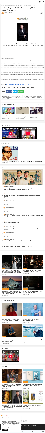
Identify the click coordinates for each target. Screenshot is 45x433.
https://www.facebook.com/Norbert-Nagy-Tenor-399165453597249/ (18, 84)
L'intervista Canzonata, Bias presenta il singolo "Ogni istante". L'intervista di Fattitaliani (33, 340)
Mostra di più (40, 104)
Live (20, 87)
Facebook (10, 91)
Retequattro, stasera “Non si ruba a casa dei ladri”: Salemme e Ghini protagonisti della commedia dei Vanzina (21, 234)
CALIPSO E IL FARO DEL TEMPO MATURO (11, 222)
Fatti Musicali (15, 87)
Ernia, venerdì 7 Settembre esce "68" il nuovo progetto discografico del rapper (22, 116)
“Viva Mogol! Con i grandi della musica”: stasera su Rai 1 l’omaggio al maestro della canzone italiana (23, 209)
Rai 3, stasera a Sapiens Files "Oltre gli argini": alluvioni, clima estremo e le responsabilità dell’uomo (22, 196)
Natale (28, 87)
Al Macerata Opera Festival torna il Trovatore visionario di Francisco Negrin (32, 292)
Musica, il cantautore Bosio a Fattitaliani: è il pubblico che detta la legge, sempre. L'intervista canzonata (11, 340)
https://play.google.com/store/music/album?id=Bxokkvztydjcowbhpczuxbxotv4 (16, 51)
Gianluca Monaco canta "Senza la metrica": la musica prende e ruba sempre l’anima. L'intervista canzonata (33, 319)
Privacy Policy (26, 425)
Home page (3, 5)
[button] (44, 2)
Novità (8, 5)
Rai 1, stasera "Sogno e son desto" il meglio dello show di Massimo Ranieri (18, 240)
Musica (23, 87)
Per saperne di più (6, 427)
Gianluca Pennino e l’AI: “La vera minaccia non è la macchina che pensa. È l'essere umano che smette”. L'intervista (12, 385)
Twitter (15, 91)
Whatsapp (21, 91)
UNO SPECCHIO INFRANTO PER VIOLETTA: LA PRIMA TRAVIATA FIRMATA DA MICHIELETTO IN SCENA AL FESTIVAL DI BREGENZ (11, 292)
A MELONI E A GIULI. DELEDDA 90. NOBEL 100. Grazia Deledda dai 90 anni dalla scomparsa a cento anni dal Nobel (23, 203)
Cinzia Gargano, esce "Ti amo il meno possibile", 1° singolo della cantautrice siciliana (8, 116)
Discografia (8, 87)
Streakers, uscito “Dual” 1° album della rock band (36, 116)
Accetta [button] (5, 429)
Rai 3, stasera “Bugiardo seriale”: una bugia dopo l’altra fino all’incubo (18, 246)
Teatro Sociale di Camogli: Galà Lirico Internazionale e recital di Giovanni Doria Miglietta (22, 228)
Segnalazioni (33, 425)
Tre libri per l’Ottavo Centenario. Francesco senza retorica (32, 406)
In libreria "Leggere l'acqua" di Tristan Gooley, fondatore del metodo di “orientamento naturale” (32, 385)
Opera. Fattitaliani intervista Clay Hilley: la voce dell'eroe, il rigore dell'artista (32, 271)
